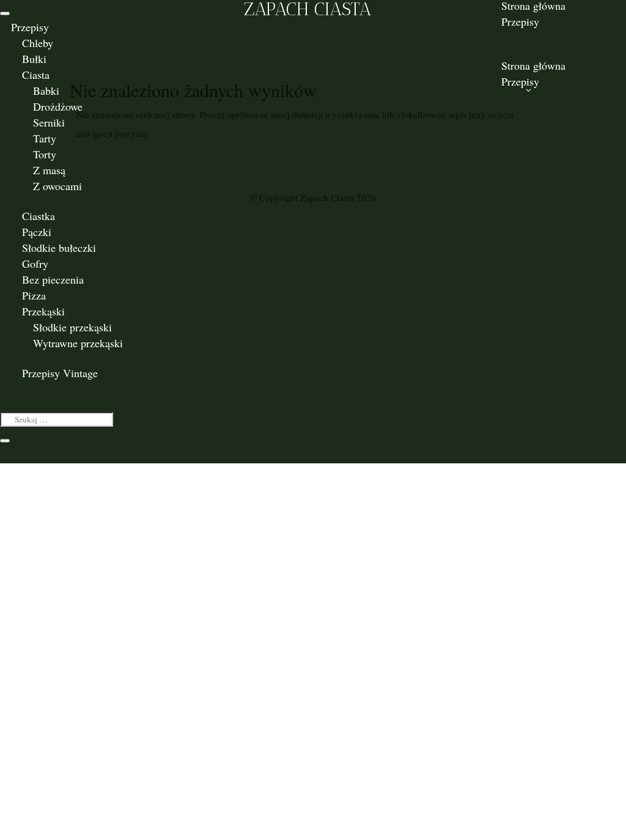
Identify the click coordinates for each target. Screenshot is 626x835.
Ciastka (38, 215)
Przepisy (30, 27)
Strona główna (533, 65)
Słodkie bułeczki (59, 247)
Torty (44, 154)
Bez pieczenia (53, 279)
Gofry (35, 263)
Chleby (37, 42)
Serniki (49, 122)
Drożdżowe (58, 106)
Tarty (44, 138)
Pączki (36, 231)
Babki (46, 90)
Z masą (49, 170)
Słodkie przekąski (72, 327)
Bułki (34, 58)
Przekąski (43, 311)
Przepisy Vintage (60, 373)
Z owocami (57, 185)
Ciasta (36, 74)
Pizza (34, 295)
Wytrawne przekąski (78, 343)
